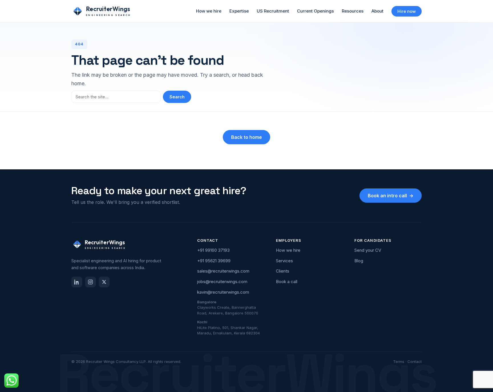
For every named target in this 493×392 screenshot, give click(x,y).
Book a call (286, 281)
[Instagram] (90, 282)
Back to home (246, 137)
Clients (282, 271)
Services (284, 260)
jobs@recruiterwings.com (222, 281)
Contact (414, 361)
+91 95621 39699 (214, 260)
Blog (358, 260)
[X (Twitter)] (104, 282)
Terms (398, 361)
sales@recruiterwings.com (223, 271)
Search (177, 96)
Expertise (239, 11)
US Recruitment (273, 11)
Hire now (406, 11)
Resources (352, 11)
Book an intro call (390, 195)
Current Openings (315, 11)
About (377, 11)
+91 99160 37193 (213, 250)
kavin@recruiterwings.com (223, 292)
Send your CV (367, 250)
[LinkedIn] (76, 282)
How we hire (208, 11)
